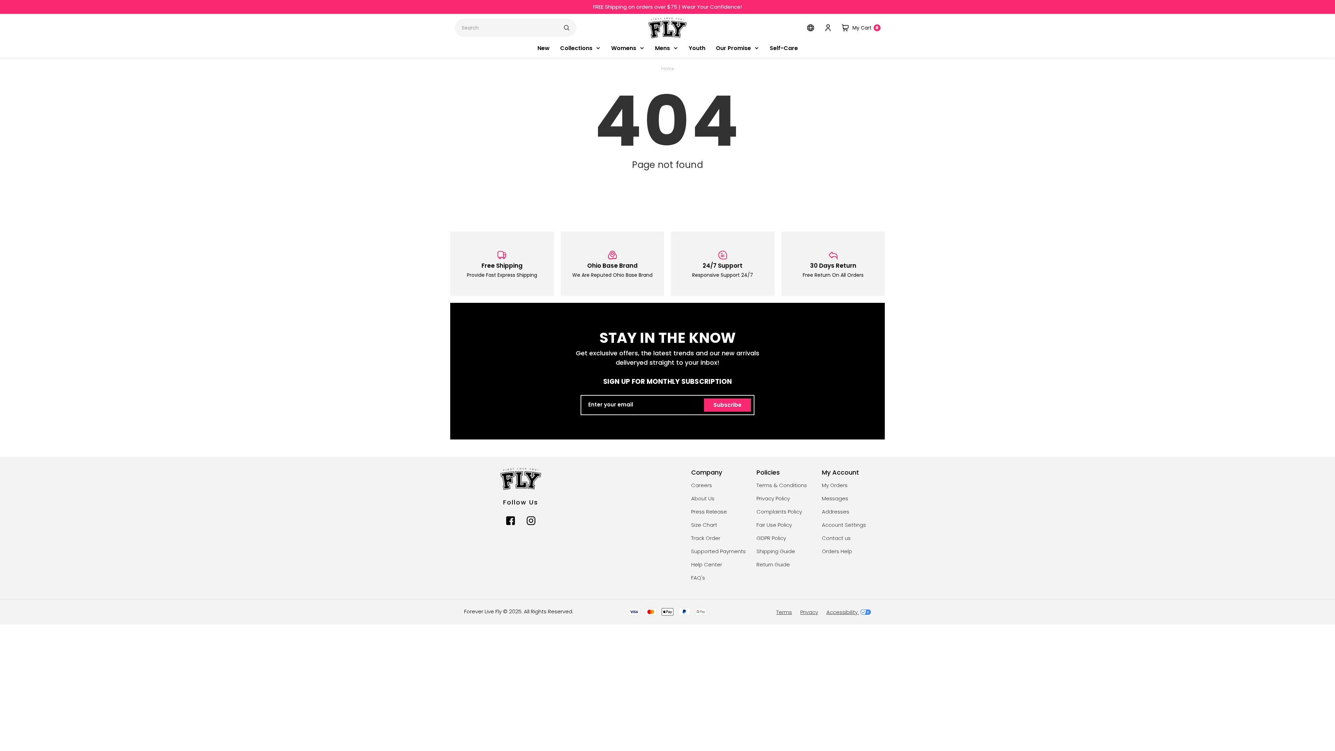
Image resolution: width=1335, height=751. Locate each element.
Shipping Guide (775, 551)
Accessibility (842, 612)
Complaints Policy (779, 512)
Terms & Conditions (781, 485)
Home (667, 68)
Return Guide (773, 564)
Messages (835, 498)
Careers (701, 485)
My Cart (865, 28)
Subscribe (727, 405)
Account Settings (844, 525)
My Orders (835, 485)
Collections (576, 49)
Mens (662, 49)
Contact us (836, 538)
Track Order (705, 538)
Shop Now (725, 7)
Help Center (706, 564)
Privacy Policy (773, 498)
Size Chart (704, 525)
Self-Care (784, 49)
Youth (697, 49)
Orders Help (837, 551)
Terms (784, 612)
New (543, 49)
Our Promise (733, 49)
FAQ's (698, 578)
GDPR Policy (771, 538)
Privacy (809, 612)
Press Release (709, 512)
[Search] (566, 28)
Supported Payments (718, 551)
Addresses (835, 512)
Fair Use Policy (774, 525)
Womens (623, 49)
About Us (702, 498)
